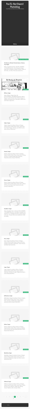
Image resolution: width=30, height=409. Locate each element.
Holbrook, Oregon (7, 381)
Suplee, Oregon (7, 123)
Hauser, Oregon (7, 180)
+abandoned (25, 89)
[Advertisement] (15, 25)
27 (13, 398)
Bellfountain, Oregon (8, 295)
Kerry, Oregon (6, 238)
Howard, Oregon (7, 151)
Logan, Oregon (7, 267)
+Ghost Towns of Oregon (23, 59)
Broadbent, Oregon (8, 208)
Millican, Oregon (7, 93)
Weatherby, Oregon (8, 353)
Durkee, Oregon (7, 324)
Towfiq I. (8, 405)
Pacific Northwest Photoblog (15, 5)
